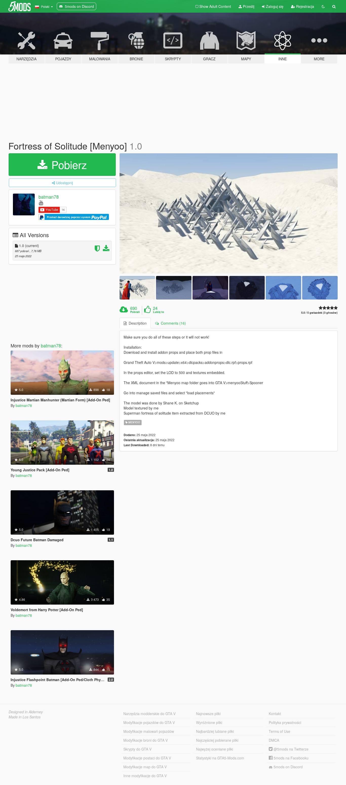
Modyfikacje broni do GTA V (145, 740)
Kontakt (275, 713)
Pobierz (67, 164)
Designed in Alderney (26, 711)
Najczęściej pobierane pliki (217, 740)
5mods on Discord (288, 766)
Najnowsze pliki (208, 713)
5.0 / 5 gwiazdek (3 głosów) (319, 312)
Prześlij (248, 6)
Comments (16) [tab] (172, 323)
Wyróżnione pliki (209, 722)
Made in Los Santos (25, 716)
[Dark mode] (323, 6)
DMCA (274, 740)
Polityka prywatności (285, 722)
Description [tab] (137, 323)
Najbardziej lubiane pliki (215, 731)
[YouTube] (41, 202)
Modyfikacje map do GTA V (145, 766)
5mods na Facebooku (291, 757)
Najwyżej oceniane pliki (214, 749)
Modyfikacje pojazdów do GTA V (149, 722)
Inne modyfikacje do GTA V (145, 775)
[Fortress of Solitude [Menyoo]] (229, 213)
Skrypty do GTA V (137, 749)
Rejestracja (304, 6)
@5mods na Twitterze (291, 749)
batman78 (49, 196)
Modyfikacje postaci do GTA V (147, 757)
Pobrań (135, 311)
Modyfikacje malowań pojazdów (148, 731)
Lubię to (158, 311)
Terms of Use (279, 731)
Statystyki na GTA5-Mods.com (220, 757)
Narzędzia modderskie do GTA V (149, 713)
